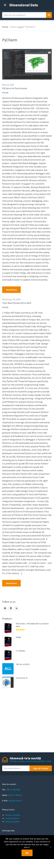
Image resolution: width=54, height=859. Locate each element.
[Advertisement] (27, 720)
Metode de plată (12, 821)
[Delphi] (8, 641)
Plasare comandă (12, 815)
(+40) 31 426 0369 (12, 789)
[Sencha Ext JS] (8, 682)
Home (5, 26)
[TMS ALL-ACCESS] (8, 668)
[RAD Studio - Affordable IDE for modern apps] (8, 628)
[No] (50, 847)
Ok (27, 852)
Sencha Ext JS (22, 678)
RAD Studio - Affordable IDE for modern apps (32, 624)
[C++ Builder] (8, 655)
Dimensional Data (23, 5)
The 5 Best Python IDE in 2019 (16, 303)
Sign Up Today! (40, 768)
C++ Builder (20, 650)
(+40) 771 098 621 (15, 795)
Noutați (5, 92)
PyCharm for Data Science (14, 88)
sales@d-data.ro (15, 800)
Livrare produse (12, 818)
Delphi (18, 637)
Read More (11, 289)
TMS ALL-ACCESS (23, 664)
